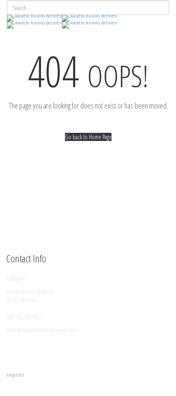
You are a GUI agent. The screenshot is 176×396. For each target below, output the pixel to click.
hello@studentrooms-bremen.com (41, 330)
